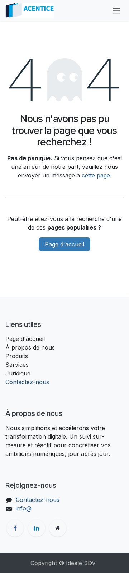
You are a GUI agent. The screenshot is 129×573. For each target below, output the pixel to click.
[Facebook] (15, 528)
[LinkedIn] (36, 528)
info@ (24, 508)
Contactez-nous (27, 381)
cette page (96, 175)
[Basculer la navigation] (116, 10)
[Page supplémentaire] (57, 528)
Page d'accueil (64, 244)
